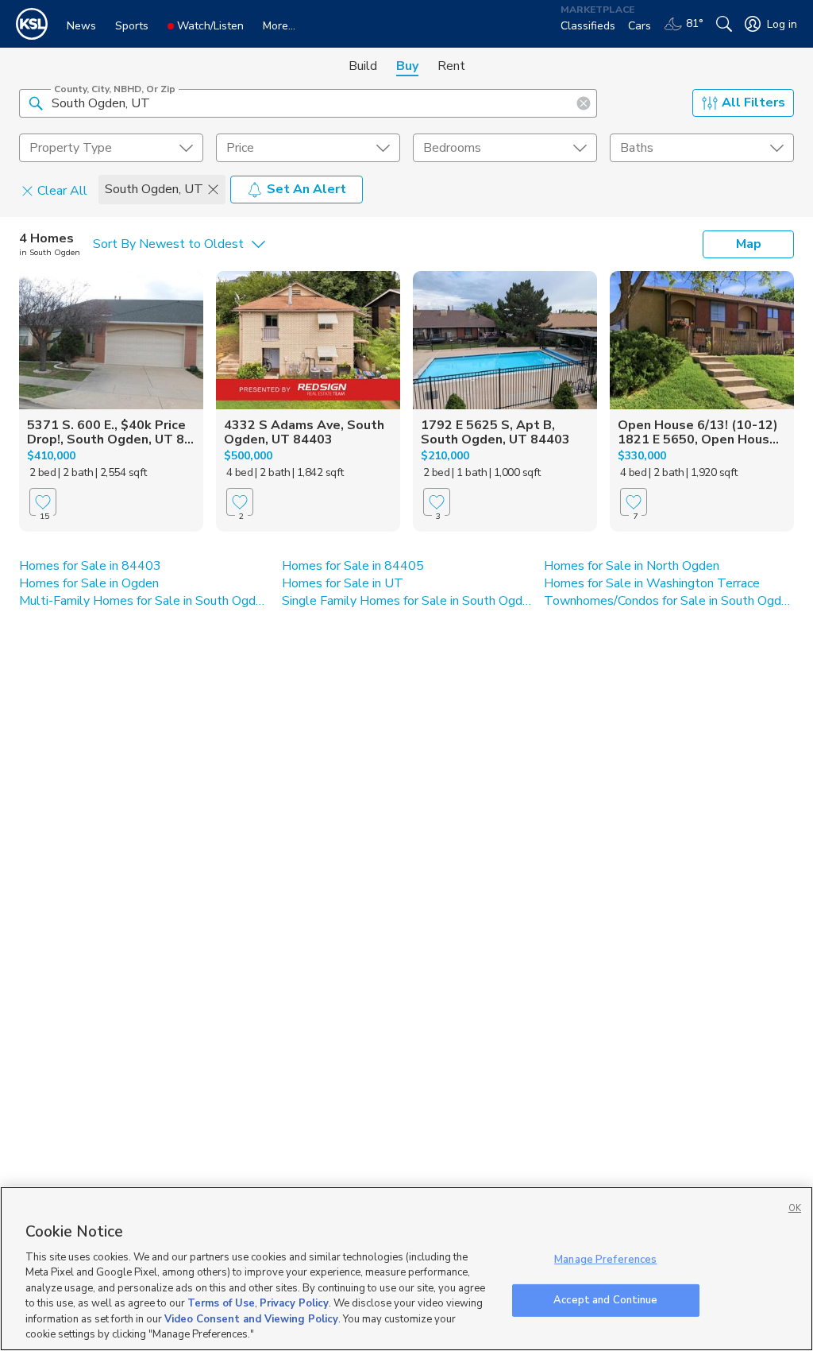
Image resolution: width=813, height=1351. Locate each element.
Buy (407, 66)
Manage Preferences (605, 1259)
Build (363, 66)
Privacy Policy (294, 1303)
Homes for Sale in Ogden (89, 583)
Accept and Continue (605, 1299)
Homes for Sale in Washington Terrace (652, 583)
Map (748, 244)
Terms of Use (221, 1303)
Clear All (62, 190)
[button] (36, 102)
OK (794, 1208)
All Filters (753, 102)
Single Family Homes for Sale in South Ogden (407, 601)
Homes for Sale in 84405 (353, 566)
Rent (451, 66)
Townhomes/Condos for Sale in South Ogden (669, 601)
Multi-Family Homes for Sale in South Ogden (144, 601)
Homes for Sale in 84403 (90, 566)
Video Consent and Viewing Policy (251, 1319)
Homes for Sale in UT (342, 583)
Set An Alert (306, 189)
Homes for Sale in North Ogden (631, 566)
